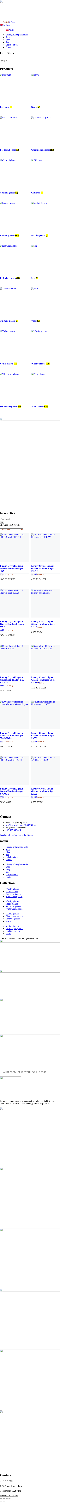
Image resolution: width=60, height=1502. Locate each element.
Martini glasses (12, 913)
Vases (8, 921)
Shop (8, 849)
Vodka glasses (12, 891)
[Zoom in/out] (1, 1498)
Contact (9, 859)
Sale (7, 854)
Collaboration (12, 857)
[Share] (7, 1498)
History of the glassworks (17, 847)
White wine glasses (14, 896)
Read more (37, 632)
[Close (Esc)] (9, 1498)
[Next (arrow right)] (4, 1501)
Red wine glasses (13, 894)
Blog (8, 852)
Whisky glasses (12, 889)
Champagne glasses (14, 916)
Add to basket (38, 579)
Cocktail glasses (13, 918)
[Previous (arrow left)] (1, 1501)
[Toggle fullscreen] (4, 1498)
